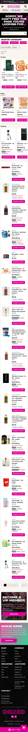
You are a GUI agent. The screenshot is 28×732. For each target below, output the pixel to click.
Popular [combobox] (14, 47)
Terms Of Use (18, 723)
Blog (2, 672)
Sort (13, 45)
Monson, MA (18, 669)
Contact (17, 653)
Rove (3, 141)
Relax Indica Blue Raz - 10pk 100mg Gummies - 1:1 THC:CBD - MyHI (19, 332)
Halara (3, 110)
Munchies (14, 498)
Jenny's (14, 519)
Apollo (13, 164)
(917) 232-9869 (5, 696)
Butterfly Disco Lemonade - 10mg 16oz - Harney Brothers (19, 210)
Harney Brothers (16, 184)
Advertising (18, 661)
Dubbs (13, 478)
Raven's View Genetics (17, 307)
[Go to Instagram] (15, 716)
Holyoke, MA (18, 667)
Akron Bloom (15, 267)
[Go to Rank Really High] (14, 729)
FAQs (2, 669)
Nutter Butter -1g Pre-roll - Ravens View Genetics (18, 461)
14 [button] (22, 585)
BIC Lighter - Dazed (18, 254)
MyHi (13, 328)
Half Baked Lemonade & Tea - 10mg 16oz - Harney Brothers (19, 398)
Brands (3, 661)
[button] (13, 2)
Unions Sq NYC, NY (20, 677)
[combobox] (12, 33)
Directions (17, 656)
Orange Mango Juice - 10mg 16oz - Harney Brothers (18, 188)
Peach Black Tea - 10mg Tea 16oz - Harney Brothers (19, 291)
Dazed (13, 252)
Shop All (3, 651)
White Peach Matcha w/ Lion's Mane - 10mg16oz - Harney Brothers (19, 419)
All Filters (6, 47)
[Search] (25, 33)
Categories (4, 653)
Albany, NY (18, 672)
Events (16, 658)
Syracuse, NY (18, 674)
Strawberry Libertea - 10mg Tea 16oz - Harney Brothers (19, 356)
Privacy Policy (10, 723)
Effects (3, 656)
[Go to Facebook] (12, 716)
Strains (3, 658)
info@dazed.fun (5, 698)
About (16, 651)
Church (13, 374)
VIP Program (4, 667)
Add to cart (9, 120)
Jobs (2, 674)
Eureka (13, 230)
